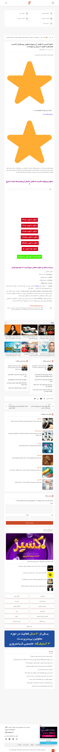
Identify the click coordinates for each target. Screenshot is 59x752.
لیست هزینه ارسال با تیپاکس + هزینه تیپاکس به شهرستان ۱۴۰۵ (39, 663)
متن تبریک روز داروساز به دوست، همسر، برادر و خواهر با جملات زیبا (42, 390)
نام (52, 515)
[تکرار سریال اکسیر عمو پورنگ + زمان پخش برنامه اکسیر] (29, 546)
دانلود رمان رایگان (42, 606)
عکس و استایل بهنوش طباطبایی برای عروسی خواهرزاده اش (34, 579)
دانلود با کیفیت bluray (30, 243)
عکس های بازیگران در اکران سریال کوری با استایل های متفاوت (33, 586)
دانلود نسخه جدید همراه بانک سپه (45, 669)
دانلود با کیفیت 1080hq (30, 237)
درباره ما (20, 745)
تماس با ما (25, 745)
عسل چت (17, 601)
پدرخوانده (37, 286)
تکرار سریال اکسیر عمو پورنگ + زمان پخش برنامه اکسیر (40, 561)
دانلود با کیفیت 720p (29, 225)
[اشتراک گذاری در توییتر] (38, 398)
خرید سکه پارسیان (16, 621)
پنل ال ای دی (42, 601)
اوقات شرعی (16, 596)
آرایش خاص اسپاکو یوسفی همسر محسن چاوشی (42, 686)
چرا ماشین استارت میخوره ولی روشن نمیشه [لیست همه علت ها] (39, 367)
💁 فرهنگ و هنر (44, 37)
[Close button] (56, 725)
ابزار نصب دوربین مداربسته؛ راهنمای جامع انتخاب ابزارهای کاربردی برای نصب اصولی (43, 375)
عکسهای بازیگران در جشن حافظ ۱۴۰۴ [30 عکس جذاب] (40, 679)
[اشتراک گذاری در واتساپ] (41, 398)
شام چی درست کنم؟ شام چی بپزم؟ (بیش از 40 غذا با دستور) (39, 676)
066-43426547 (11, 730)
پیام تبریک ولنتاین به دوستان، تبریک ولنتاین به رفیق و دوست (39, 683)
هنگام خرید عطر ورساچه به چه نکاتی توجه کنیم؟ (43, 380)
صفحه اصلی (38, 745)
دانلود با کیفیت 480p (29, 220)
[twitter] (13, 739)
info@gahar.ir (10, 732)
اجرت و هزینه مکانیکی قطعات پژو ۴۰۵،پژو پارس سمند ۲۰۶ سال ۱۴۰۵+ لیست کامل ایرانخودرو (33, 659)
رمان (17, 611)
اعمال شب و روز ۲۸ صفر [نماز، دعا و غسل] (17, 388)
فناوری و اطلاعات (38, 431)
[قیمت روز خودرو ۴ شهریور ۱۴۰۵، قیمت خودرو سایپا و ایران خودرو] (24, 368)
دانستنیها (39, 418)
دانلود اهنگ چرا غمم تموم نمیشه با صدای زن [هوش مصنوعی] (39, 666)
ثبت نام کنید (48, 743)
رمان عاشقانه (42, 621)
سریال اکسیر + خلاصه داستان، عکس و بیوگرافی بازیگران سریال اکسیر (32, 566)
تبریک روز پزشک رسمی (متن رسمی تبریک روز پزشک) (41, 656)
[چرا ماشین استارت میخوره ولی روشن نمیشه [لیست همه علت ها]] (50, 368)
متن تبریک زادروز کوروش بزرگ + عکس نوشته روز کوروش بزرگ (43, 385)
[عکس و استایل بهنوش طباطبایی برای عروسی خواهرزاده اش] (50, 581)
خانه (50, 37)
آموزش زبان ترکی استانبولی (42, 616)
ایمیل (27, 515)
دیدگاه (51, 503)
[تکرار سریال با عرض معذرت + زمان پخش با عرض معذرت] (50, 575)
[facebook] (16, 739)
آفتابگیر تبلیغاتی (16, 606)
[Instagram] (9, 739)
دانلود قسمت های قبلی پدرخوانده (29, 256)
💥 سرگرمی (39, 455)
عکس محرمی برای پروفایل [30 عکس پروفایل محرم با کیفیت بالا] (38, 673)
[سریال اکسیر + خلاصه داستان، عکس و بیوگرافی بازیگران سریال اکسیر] (50, 568)
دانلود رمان (42, 611)
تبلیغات (32, 745)
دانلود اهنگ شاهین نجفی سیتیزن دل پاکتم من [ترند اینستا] (16, 383)
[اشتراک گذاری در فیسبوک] (44, 398)
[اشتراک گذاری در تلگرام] (35, 398)
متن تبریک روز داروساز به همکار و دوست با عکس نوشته (28, 482)
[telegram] (5, 739)
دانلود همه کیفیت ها (30, 249)
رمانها (16, 616)
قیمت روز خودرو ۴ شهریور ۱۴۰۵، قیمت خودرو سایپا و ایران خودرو (14, 367)
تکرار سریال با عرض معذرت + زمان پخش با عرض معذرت (34, 573)
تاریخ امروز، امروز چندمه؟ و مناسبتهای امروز (17, 379)
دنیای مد (39, 443)
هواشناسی (42, 596)
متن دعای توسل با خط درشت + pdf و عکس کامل (17, 375)
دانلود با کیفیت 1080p (29, 231)
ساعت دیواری (29, 626)
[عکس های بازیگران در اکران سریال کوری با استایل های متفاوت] (50, 588)
